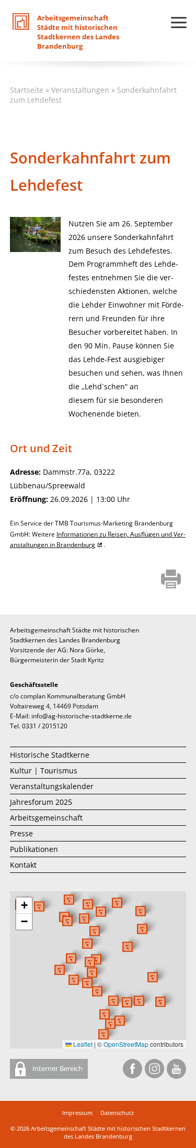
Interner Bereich (57, 1068)
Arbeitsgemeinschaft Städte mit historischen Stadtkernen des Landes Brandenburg (108, 1132)
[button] (127, 947)
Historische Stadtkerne (49, 755)
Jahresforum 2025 (41, 802)
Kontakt (23, 865)
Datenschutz (117, 1113)
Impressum (77, 1113)
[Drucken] (171, 580)
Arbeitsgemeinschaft (46, 818)
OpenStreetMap (125, 1044)
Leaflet (82, 1044)
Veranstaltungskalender (52, 786)
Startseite (26, 90)
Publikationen (34, 849)
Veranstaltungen (80, 90)
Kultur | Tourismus (43, 770)
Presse (21, 833)
